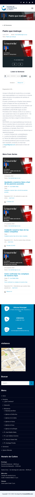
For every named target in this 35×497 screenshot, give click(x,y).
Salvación (7, 405)
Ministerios (7, 408)
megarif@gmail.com (9, 144)
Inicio (4, 396)
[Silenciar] (22, 76)
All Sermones (8, 25)
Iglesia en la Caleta (11, 418)
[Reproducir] (5, 76)
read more (11, 198)
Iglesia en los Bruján (11, 428)
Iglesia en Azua (9, 425)
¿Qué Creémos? (9, 401)
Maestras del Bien (10, 410)
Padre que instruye (11, 36)
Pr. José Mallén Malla (19, 60)
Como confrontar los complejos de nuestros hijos (16, 275)
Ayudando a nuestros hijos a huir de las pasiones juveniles (17, 183)
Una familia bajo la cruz (21, 34)
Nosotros (5, 399)
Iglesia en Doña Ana (11, 414)
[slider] (25, 75)
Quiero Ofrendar (7, 450)
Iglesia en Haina (10, 421)
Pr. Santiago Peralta (10, 443)
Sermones (6, 446)
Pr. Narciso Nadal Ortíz (10, 439)
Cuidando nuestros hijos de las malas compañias (16, 231)
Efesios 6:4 (20, 82)
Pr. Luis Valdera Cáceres (11, 436)
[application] (16, 76)
